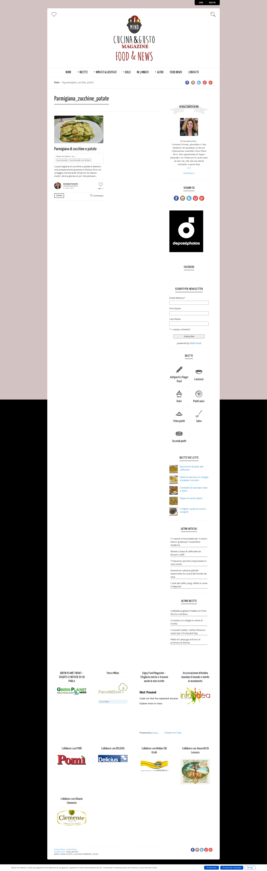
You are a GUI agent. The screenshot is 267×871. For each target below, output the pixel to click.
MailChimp (195, 343)
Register (212, 3)
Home (68, 72)
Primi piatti (179, 421)
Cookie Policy (71, 849)
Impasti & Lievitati (106, 72)
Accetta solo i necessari (232, 868)
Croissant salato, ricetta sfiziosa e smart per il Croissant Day (187, 631)
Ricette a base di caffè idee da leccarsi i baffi (185, 553)
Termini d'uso (59, 852)
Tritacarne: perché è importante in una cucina (188, 562)
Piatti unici (198, 401)
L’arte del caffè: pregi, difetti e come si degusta (188, 585)
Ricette (84, 72)
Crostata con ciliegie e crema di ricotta (186, 622)
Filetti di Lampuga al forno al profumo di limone (185, 641)
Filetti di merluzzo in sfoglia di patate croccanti (194, 479)
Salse (199, 421)
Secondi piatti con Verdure (80, 160)
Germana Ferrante (70, 184)
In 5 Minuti (143, 72)
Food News (176, 72)
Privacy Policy (59, 849)
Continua (59, 195)
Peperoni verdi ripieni (191, 498)
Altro (160, 72)
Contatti (193, 72)
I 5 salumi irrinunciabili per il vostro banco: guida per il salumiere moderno (188, 542)
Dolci (128, 72)
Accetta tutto (212, 868)
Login (201, 3)
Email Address (177, 297)
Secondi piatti (62, 160)
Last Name (175, 319)
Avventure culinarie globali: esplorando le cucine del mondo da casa (188, 573)
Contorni (198, 379)
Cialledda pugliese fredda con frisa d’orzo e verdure (188, 612)
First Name (175, 308)
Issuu (155, 732)
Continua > (189, 173)
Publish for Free (173, 732)
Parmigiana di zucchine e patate (75, 149)
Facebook (189, 267)
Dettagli (250, 868)
